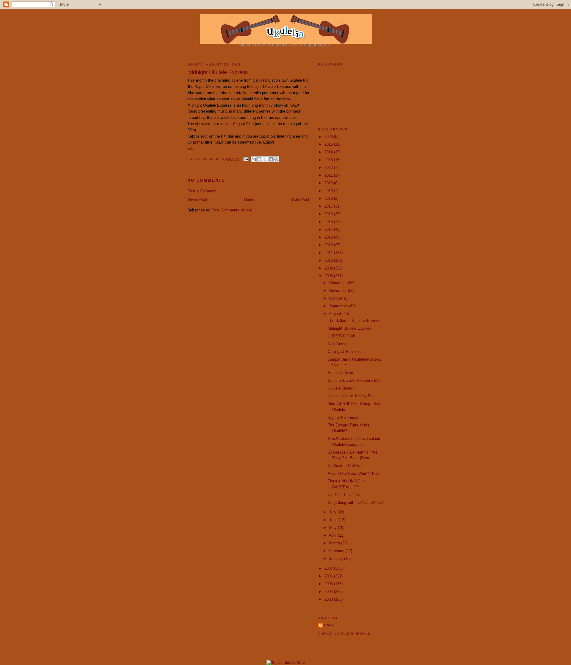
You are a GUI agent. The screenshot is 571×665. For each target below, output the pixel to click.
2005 (329, 584)
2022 (329, 167)
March (335, 543)
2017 (329, 206)
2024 (329, 152)
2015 (329, 221)
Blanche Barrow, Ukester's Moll (354, 380)
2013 (329, 237)
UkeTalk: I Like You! (345, 495)
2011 (329, 252)
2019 (329, 191)
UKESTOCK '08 (341, 336)
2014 (329, 229)
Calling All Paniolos (344, 351)
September (339, 306)
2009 (329, 268)
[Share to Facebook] (271, 159)
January (336, 558)
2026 (329, 136)
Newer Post (197, 199)
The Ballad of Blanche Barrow (353, 320)
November (338, 290)
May (333, 527)
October (336, 298)
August (335, 314)
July (333, 512)
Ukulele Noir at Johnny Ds (350, 396)
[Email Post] (246, 159)
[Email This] (254, 159)
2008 (329, 276)
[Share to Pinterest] (276, 159)
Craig (215, 159)
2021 (329, 175)
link (190, 148)
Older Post (300, 199)
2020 (329, 183)
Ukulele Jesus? (341, 388)
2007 (329, 568)
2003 (329, 599)
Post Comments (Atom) (231, 210)
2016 (329, 214)
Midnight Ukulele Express (350, 328)
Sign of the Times (343, 417)
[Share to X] (265, 159)
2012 (329, 245)
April (333, 535)
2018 (329, 198)
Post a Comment (202, 191)
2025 (329, 144)
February (337, 551)
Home (249, 199)
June (334, 520)
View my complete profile (344, 633)
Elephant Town (340, 372)
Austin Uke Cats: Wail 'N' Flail (353, 473)
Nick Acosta (338, 344)
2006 (329, 576)
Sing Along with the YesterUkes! (355, 502)
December (338, 283)
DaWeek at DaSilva (344, 465)
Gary (329, 625)
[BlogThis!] (259, 159)
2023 (329, 160)
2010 (329, 260)
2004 (329, 591)
